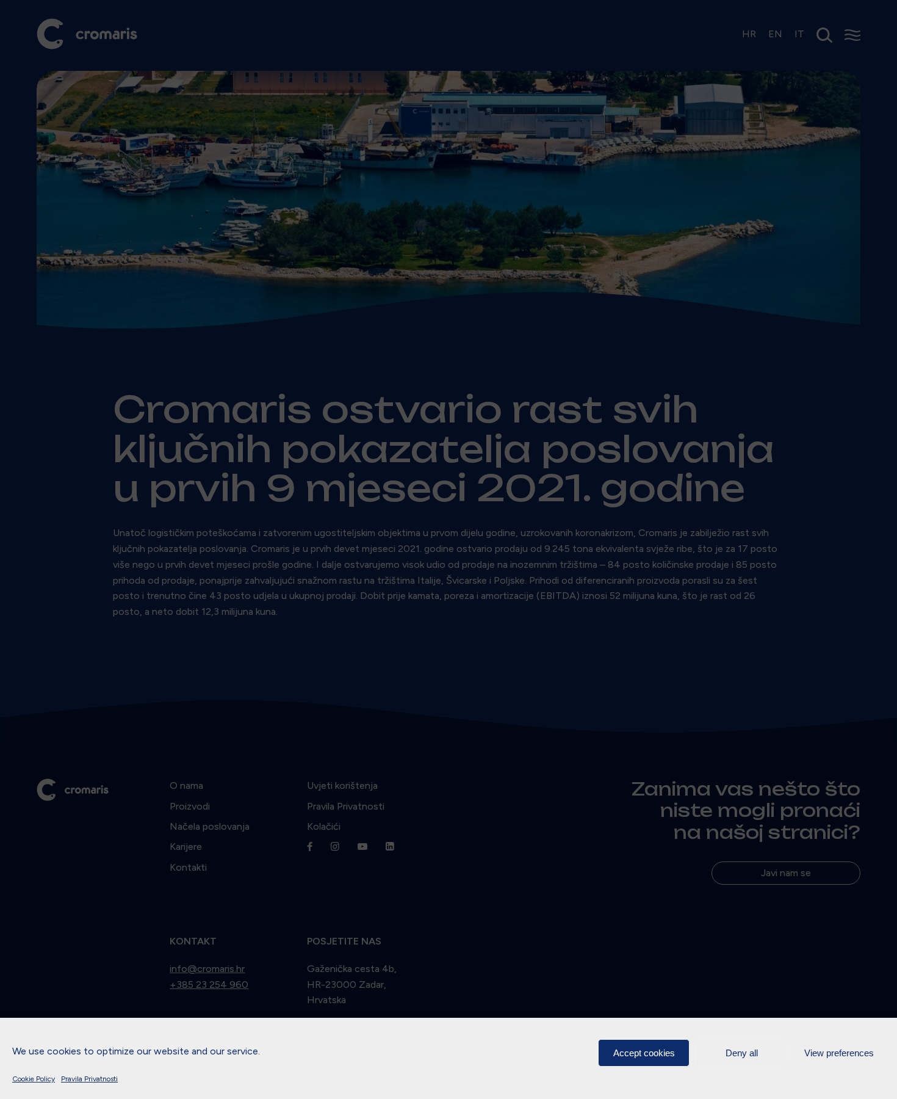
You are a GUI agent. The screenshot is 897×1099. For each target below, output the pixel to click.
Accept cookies (644, 1053)
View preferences (839, 1053)
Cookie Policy (33, 1079)
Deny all (742, 1053)
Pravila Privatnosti (89, 1079)
